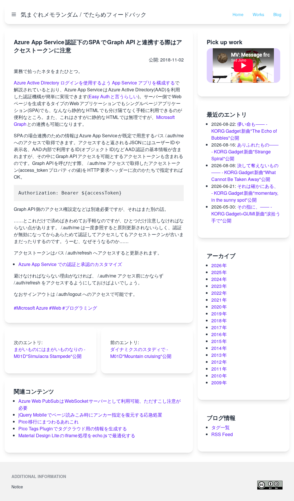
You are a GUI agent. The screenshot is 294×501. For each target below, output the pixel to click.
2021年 (219, 299)
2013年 (219, 355)
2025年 (219, 272)
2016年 (219, 334)
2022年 (219, 293)
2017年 (219, 327)
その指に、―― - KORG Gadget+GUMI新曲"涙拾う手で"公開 (245, 213)
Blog (277, 14)
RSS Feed (222, 434)
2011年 (219, 368)
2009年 (219, 382)
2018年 (219, 320)
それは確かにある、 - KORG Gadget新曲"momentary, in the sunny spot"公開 (244, 193)
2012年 (219, 362)
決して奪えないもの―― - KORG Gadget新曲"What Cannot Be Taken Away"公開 (244, 172)
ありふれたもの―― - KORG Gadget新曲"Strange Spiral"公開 (244, 151)
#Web (55, 308)
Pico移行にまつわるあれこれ (48, 421)
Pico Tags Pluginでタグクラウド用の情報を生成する (72, 428)
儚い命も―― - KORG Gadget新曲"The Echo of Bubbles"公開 (244, 131)
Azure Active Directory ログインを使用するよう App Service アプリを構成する (94, 82)
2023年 (219, 286)
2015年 (219, 341)
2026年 (219, 265)
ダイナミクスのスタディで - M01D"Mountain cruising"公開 (140, 352)
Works (258, 14)
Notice (17, 487)
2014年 (219, 348)
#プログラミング (79, 308)
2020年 (219, 306)
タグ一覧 (220, 427)
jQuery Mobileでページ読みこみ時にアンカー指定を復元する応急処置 (90, 414)
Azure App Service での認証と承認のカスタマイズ (70, 264)
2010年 (219, 375)
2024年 (219, 279)
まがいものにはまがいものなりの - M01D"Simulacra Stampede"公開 (49, 352)
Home (238, 14)
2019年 (219, 313)
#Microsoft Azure (31, 308)
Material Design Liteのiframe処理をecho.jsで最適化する (76, 435)
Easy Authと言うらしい (113, 96)
